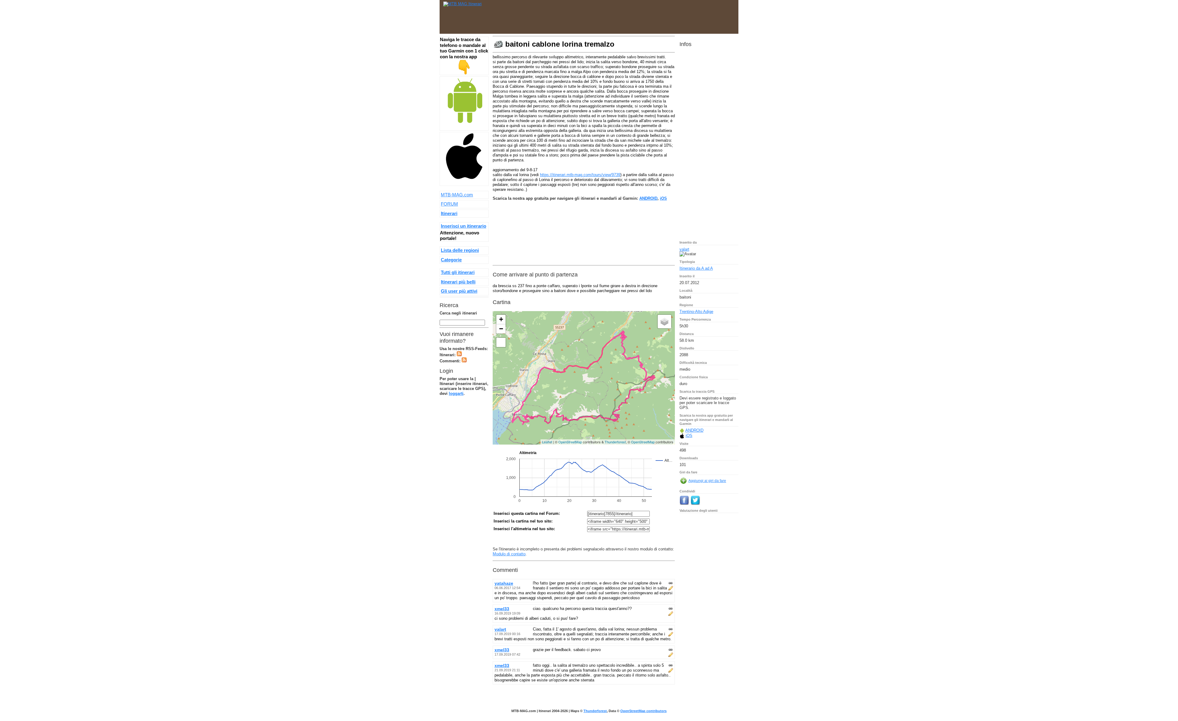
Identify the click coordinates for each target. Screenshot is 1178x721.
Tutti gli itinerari (458, 272)
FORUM (449, 203)
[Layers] (664, 321)
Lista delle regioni (460, 250)
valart (500, 629)
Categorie (451, 259)
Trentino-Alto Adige (696, 311)
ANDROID (648, 198)
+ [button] (501, 319)
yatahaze (504, 583)
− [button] (501, 329)
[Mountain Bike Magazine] (462, 4)
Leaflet (547, 441)
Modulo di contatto (509, 554)
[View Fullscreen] (501, 342)
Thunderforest (615, 441)
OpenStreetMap (570, 441)
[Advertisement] (623, 15)
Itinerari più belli (458, 281)
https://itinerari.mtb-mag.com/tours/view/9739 (580, 174)
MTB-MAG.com (457, 194)
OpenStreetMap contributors (643, 711)
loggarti (456, 393)
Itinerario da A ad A (696, 268)
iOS (663, 198)
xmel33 (502, 608)
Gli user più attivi (459, 291)
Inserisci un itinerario (463, 226)
